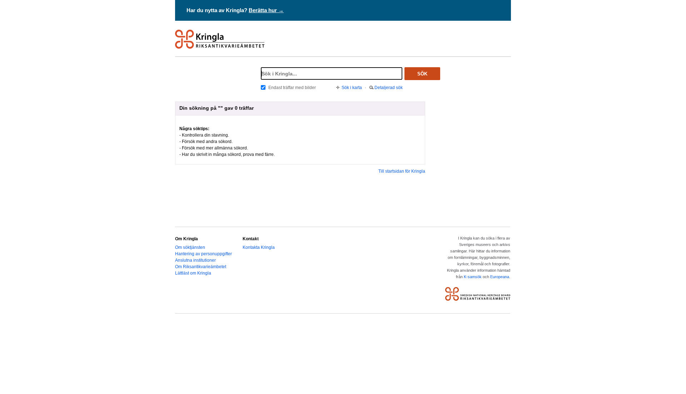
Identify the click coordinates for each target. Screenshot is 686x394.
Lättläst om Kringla (193, 273)
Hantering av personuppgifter (203, 253)
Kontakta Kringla (259, 247)
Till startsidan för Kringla (401, 171)
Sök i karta (352, 87)
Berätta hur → (266, 10)
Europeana (499, 277)
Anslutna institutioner (195, 260)
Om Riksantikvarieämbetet (200, 266)
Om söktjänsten (190, 247)
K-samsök (473, 277)
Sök (422, 74)
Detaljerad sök (388, 87)
